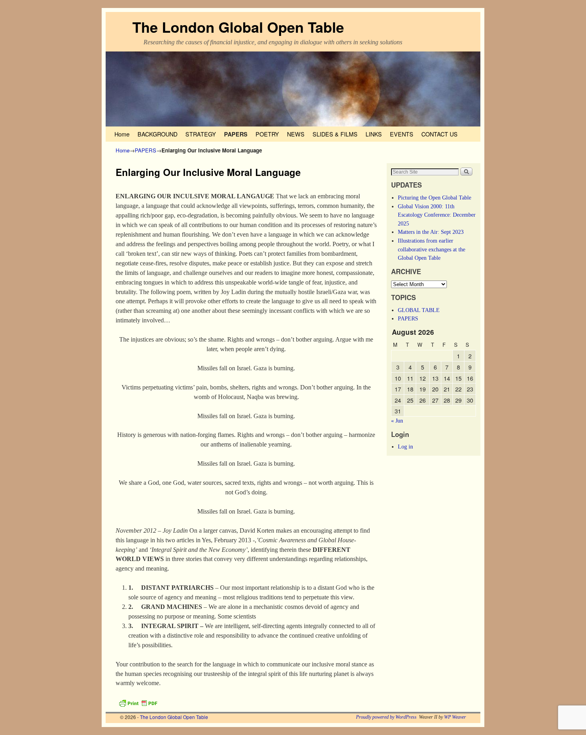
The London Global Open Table (238, 26)
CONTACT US (439, 134)
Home (122, 134)
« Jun (397, 420)
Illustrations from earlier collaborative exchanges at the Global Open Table (431, 249)
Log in (405, 446)
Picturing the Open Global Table (434, 197)
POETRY (267, 134)
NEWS (296, 134)
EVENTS (401, 134)
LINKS (374, 134)
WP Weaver (455, 717)
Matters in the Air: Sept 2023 (431, 232)
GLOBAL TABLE (419, 310)
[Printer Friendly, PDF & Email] (138, 702)
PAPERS (236, 134)
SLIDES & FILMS (335, 134)
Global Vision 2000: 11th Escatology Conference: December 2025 (437, 215)
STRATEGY (200, 134)
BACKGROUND (157, 134)
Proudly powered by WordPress (386, 717)
